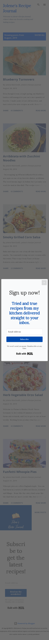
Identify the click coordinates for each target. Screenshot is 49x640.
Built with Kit (24, 353)
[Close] (44, 282)
